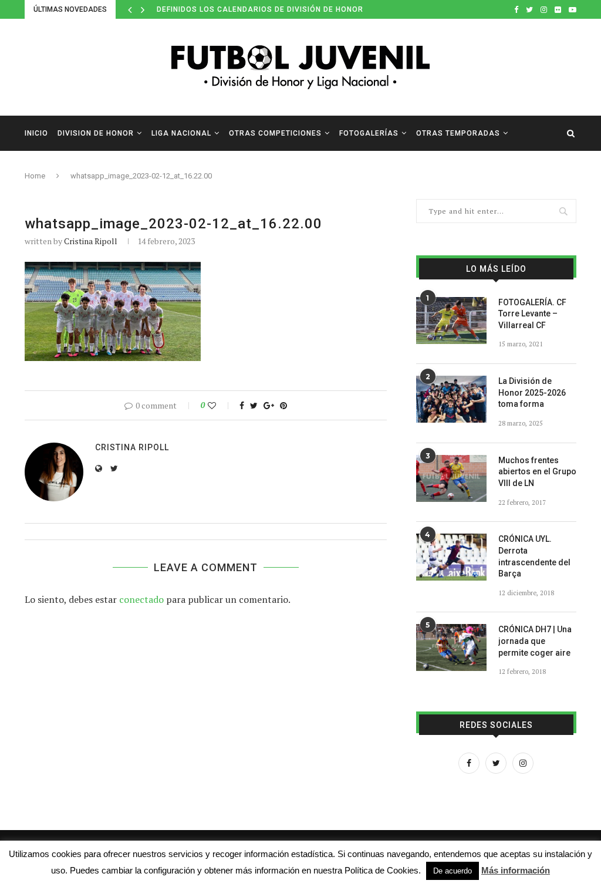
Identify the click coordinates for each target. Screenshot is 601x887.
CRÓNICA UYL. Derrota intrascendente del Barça (534, 556)
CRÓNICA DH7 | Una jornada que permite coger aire (535, 641)
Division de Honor (96, 133)
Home (35, 175)
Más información (515, 870)
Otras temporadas (458, 133)
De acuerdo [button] (452, 870)
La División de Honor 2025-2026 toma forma (532, 392)
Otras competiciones (275, 133)
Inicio (36, 133)
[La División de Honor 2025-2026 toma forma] (451, 399)
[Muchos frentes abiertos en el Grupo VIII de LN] (451, 478)
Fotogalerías (369, 133)
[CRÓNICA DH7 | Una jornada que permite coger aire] (451, 647)
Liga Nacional (181, 133)
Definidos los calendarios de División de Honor (260, 9)
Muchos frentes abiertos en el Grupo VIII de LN (537, 472)
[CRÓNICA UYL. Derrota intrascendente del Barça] (451, 557)
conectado (141, 599)
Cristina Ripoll (90, 241)
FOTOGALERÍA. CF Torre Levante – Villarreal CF (532, 314)
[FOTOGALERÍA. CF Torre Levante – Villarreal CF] (451, 320)
